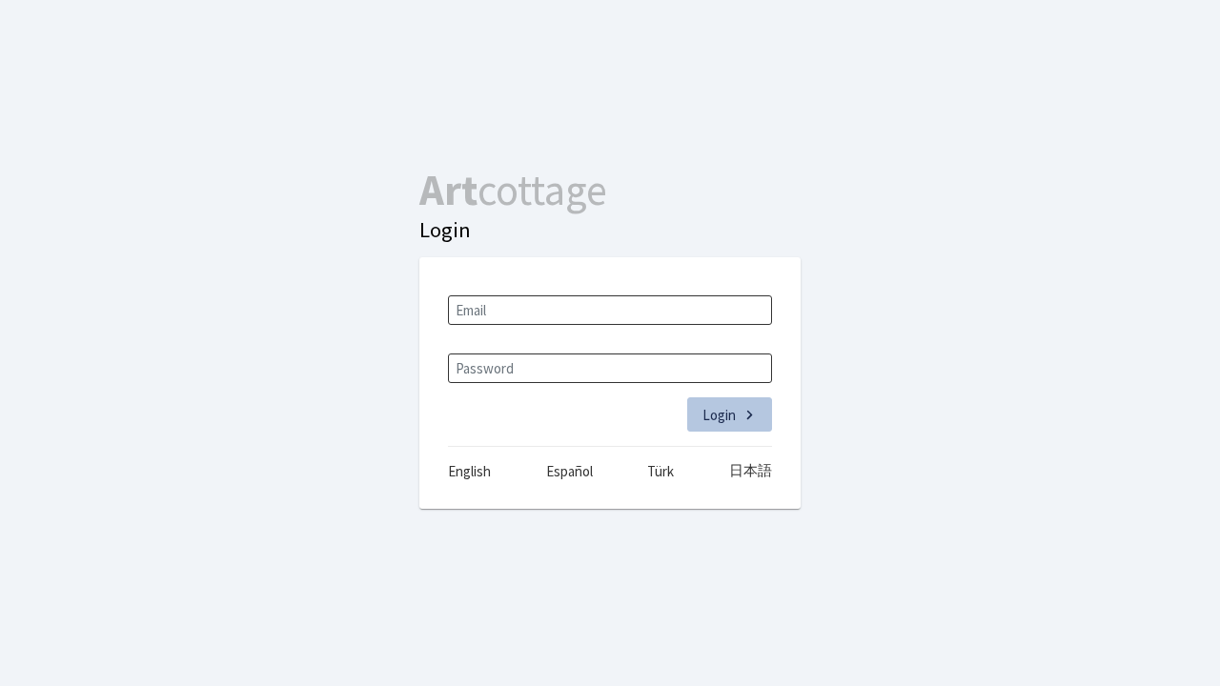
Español (569, 471)
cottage (513, 189)
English (469, 471)
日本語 (750, 470)
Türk (660, 471)
